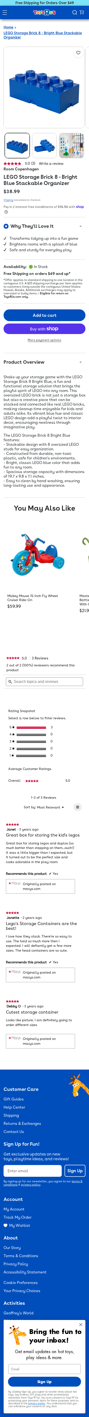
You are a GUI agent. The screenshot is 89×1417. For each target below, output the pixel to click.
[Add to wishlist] (78, 52)
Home (8, 27)
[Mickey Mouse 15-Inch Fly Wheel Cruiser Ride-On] (37, 555)
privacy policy (30, 1184)
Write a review (51, 164)
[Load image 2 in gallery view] (44, 145)
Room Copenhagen (21, 169)
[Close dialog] (81, 1324)
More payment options (44, 340)
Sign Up (75, 1170)
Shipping (8, 199)
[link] (12, 658)
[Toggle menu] (4, 12)
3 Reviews (41, 658)
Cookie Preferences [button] (21, 1282)
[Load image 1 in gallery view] (17, 145)
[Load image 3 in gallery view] (71, 145)
